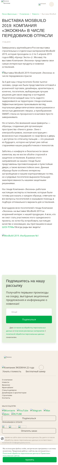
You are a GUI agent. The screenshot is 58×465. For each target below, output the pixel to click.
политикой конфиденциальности (16, 442)
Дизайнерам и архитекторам (14, 392)
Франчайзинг (7, 387)
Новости (5, 382)
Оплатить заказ (29, 430)
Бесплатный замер (35, 371)
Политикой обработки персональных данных (21, 453)
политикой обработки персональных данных (25, 334)
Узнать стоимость (12, 371)
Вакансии (6, 385)
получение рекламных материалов (29, 331)
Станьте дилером (9, 390)
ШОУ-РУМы (8, 227)
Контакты (6, 398)
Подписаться (29, 319)
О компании (7, 379)
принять (29, 459)
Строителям (7, 395)
